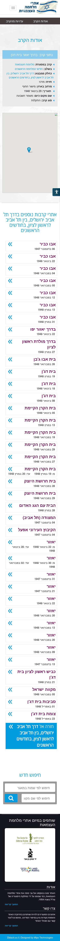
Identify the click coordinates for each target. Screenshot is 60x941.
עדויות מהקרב (14, 21)
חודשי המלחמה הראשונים (29, 69)
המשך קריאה (11, 904)
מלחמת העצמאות (24, 64)
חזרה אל (35, 735)
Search (11, 798)
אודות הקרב (40, 21)
